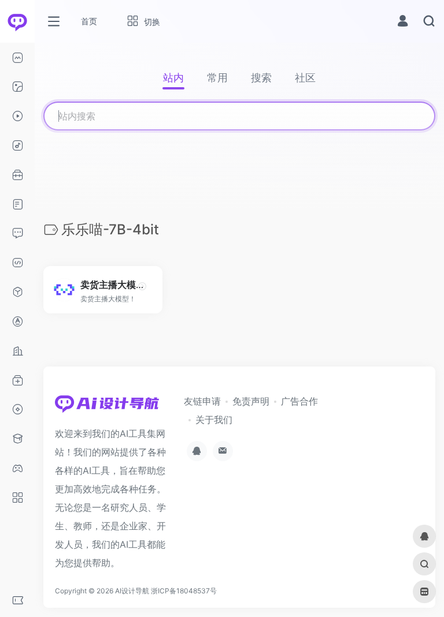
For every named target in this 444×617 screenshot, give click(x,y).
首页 (89, 21)
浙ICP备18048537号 (184, 590)
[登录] (403, 22)
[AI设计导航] (107, 407)
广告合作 (299, 401)
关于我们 (213, 419)
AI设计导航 (132, 590)
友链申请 (202, 401)
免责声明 (250, 401)
